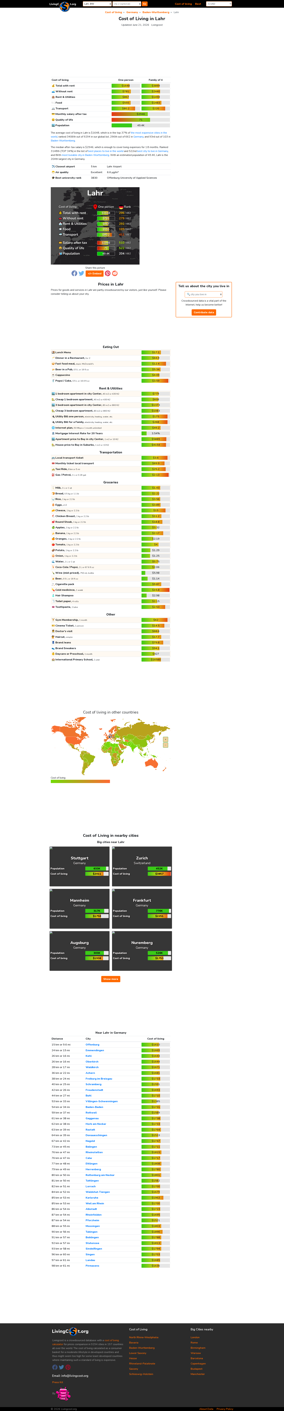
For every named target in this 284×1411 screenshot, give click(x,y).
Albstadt (91, 1209)
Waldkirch (92, 1067)
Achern (90, 1073)
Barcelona (197, 1358)
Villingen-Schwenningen (102, 1101)
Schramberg (93, 1084)
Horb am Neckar (96, 1124)
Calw (89, 1158)
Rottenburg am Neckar (100, 1175)
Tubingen (91, 1232)
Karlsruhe (92, 1198)
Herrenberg (93, 1169)
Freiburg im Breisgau (99, 1079)
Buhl (88, 1095)
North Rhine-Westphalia (143, 1337)
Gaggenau (92, 1118)
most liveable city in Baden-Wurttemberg (85, 155)
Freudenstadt (94, 1090)
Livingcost (157, 25)
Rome (194, 1342)
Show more (110, 979)
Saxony (133, 1369)
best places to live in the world (105, 151)
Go (144, 3)
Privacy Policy (225, 1409)
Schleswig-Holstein (141, 1374)
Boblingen (92, 1237)
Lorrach (91, 1186)
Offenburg (92, 1044)
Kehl (89, 1056)
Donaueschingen (96, 1135)
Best (198, 4)
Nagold (90, 1141)
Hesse (133, 1358)
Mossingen (93, 1226)
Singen (90, 1254)
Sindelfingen (94, 1249)
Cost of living (183, 4)
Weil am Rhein (95, 1203)
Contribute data (204, 312)
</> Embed (94, 273)
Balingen (91, 1147)
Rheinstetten (94, 1152)
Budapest (196, 1369)
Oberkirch (92, 1061)
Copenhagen (198, 1363)
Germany (138, 137)
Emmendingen (95, 1050)
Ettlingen (91, 1163)
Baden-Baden (94, 1107)
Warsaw (196, 1353)
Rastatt (90, 1130)
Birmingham (198, 1348)
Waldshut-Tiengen (98, 1192)
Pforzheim (92, 1220)
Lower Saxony (137, 1353)
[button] (74, 273)
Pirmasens (92, 1266)
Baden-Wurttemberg (63, 140)
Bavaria (133, 1342)
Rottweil (91, 1112)
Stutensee (92, 1243)
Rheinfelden (94, 1215)
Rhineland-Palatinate (142, 1363)
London (195, 1337)
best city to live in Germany (152, 151)
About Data (206, 1409)
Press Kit (57, 1382)
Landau (90, 1260)
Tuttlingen (92, 1180)
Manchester (198, 1374)
